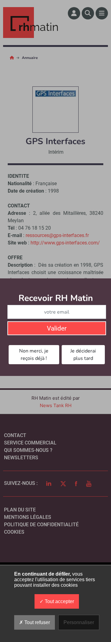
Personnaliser (79, 622)
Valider (57, 328)
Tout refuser (36, 622)
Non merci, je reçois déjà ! (33, 355)
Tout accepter (58, 601)
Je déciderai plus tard (83, 355)
